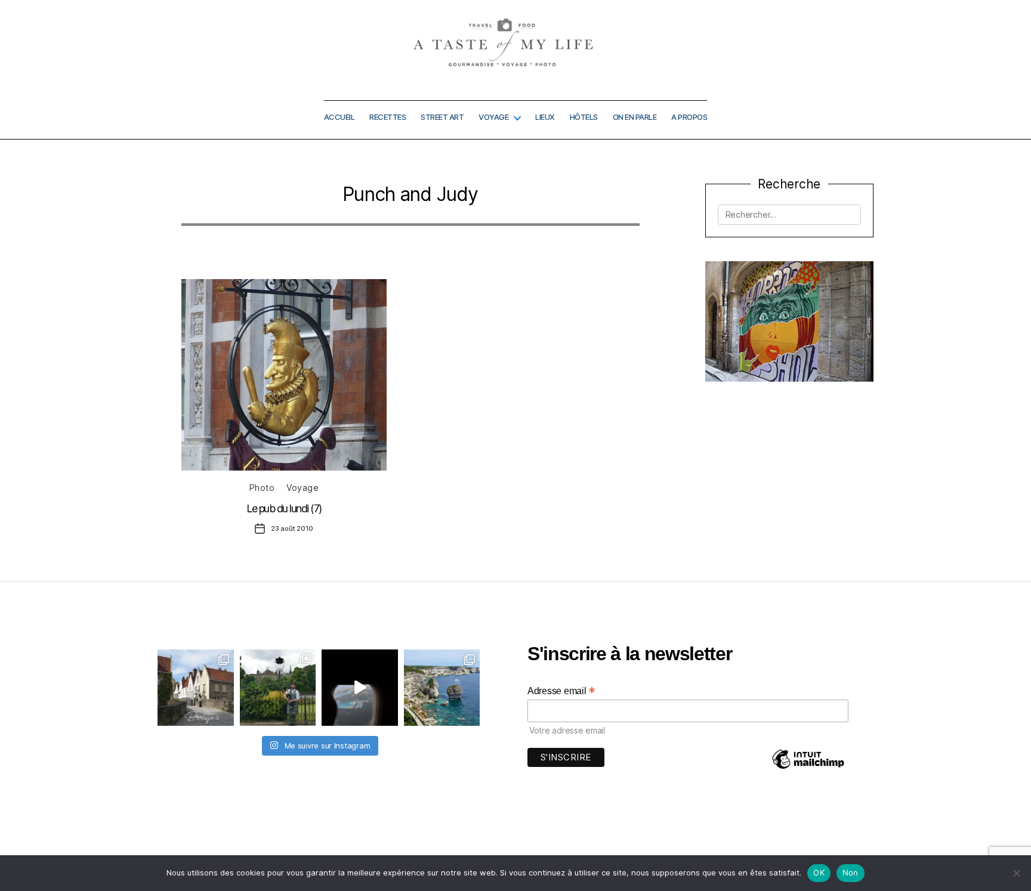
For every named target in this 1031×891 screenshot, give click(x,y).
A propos (689, 117)
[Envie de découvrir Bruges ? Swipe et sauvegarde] (196, 687)
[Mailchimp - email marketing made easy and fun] (808, 768)
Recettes (387, 117)
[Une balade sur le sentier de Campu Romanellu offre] (442, 687)
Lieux (545, 117)
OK (819, 872)
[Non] (1016, 873)
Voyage (493, 117)
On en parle (635, 117)
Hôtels (584, 117)
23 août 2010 (292, 528)
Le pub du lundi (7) (284, 508)
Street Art (442, 117)
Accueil (339, 117)
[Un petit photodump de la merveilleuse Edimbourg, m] (278, 687)
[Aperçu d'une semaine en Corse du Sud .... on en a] (360, 687)
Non (850, 872)
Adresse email (561, 690)
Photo (262, 487)
